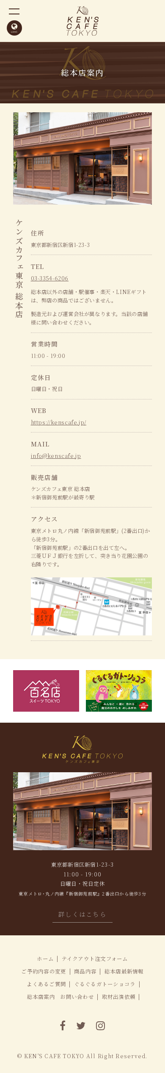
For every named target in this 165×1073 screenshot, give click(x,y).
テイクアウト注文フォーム (95, 958)
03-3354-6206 (50, 278)
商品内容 (85, 971)
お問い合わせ (77, 997)
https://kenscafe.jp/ (58, 422)
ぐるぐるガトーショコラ (105, 984)
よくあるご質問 (46, 984)
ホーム (45, 958)
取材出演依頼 (119, 997)
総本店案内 (41, 997)
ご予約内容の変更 (43, 971)
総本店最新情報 (124, 971)
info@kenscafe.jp (56, 456)
